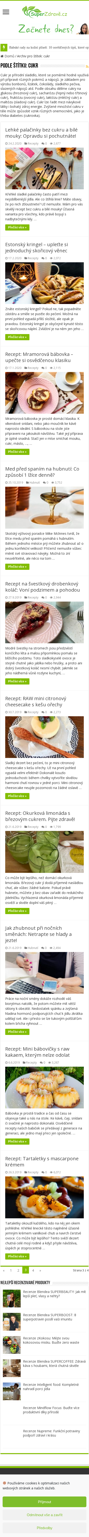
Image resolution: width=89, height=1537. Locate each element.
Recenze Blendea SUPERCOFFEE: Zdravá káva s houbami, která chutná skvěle (54, 1363)
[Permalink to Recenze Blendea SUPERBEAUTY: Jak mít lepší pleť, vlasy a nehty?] (12, 1298)
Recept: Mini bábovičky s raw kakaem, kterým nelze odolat (37, 1052)
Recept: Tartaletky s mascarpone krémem (42, 1161)
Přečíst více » (17, 227)
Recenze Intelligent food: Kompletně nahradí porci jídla (51, 1386)
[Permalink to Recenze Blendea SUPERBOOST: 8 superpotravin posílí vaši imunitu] (12, 1321)
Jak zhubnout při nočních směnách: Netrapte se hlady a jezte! (38, 934)
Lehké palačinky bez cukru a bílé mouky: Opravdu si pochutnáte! (41, 133)
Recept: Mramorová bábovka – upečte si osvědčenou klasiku (39, 357)
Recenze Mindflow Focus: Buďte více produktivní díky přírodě (51, 1410)
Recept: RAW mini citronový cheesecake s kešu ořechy (35, 701)
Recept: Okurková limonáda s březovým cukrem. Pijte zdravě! (40, 816)
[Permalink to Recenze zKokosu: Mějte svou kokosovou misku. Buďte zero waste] (12, 1344)
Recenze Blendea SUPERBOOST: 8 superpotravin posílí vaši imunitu (49, 1317)
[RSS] (87, 66)
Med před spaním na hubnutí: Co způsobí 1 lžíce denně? (42, 472)
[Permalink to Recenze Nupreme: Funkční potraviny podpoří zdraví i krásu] (12, 1437)
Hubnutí (34, 482)
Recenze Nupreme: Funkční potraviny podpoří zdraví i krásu (51, 1433)
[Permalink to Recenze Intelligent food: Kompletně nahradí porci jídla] (12, 1391)
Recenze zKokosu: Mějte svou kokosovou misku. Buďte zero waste (51, 1340)
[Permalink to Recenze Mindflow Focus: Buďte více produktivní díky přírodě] (12, 1414)
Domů (9, 56)
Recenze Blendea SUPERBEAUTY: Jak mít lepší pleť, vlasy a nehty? (54, 1293)
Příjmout (44, 1502)
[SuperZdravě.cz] (44, 11)
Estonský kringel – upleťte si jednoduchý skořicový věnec (36, 247)
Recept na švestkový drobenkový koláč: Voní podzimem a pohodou (42, 586)
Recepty (33, 143)
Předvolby (44, 1528)
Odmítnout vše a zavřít (44, 1515)
